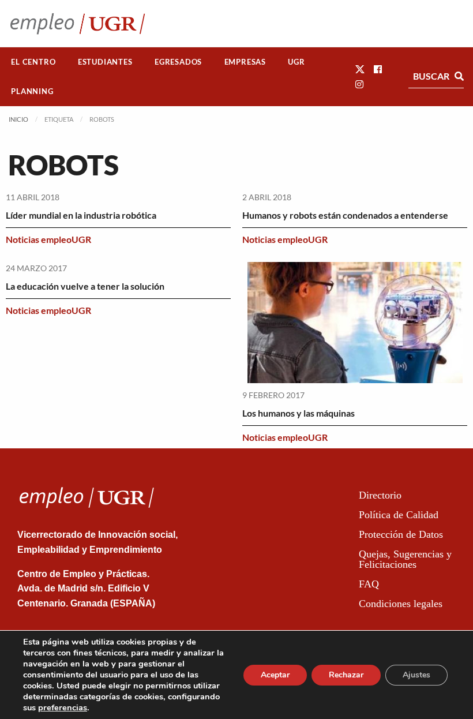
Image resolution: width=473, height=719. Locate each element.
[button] (360, 69)
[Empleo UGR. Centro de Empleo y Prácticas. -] (77, 23)
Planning (32, 91)
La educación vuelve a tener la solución (85, 285)
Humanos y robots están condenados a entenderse (345, 214)
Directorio (380, 495)
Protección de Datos (401, 534)
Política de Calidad (398, 514)
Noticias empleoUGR (48, 239)
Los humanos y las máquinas (298, 412)
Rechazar (346, 674)
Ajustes (416, 674)
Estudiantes (105, 61)
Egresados (178, 61)
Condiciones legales (400, 603)
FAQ (369, 584)
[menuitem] (33, 62)
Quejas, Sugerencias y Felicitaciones (405, 559)
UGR (296, 61)
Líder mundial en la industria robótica (81, 214)
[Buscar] (459, 76)
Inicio (18, 119)
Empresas (245, 61)
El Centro (33, 61)
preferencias (62, 707)
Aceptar (275, 674)
